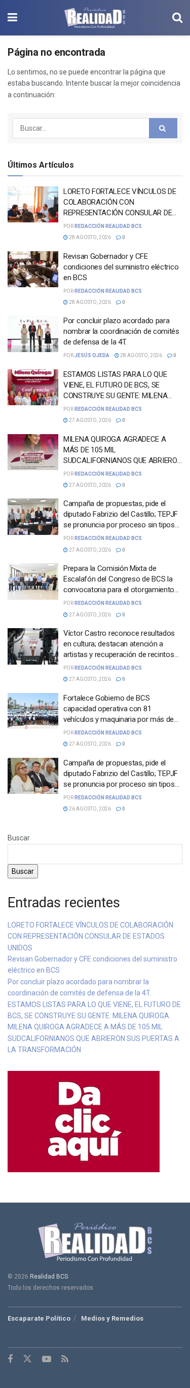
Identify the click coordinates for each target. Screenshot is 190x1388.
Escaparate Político (39, 1318)
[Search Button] (177, 17)
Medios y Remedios (112, 1318)
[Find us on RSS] (64, 1359)
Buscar (19, 838)
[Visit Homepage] (94, 18)
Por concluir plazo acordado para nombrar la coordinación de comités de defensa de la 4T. (121, 331)
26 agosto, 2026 (89, 809)
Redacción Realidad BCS (108, 226)
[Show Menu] (12, 17)
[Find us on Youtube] (46, 1359)
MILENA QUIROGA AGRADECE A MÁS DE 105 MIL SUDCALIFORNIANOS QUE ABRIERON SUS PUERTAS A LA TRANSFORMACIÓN (122, 460)
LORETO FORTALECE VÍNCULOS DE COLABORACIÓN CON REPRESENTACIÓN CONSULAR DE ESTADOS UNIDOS (90, 936)
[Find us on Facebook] (10, 1359)
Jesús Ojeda (91, 355)
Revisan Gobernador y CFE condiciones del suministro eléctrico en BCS (120, 267)
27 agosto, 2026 (89, 420)
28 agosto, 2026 (89, 237)
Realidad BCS (49, 1276)
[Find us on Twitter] (27, 1359)
